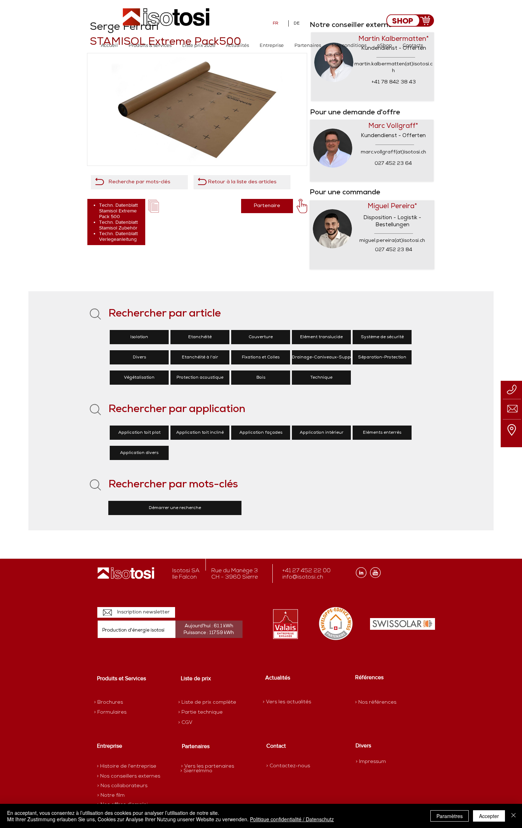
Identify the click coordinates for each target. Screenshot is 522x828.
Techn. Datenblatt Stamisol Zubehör (118, 225)
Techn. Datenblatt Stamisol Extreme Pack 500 (118, 210)
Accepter (489, 815)
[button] (150, 45)
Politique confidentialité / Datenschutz (292, 819)
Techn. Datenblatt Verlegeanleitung (118, 236)
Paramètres (449, 815)
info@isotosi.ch (302, 577)
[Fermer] (513, 816)
